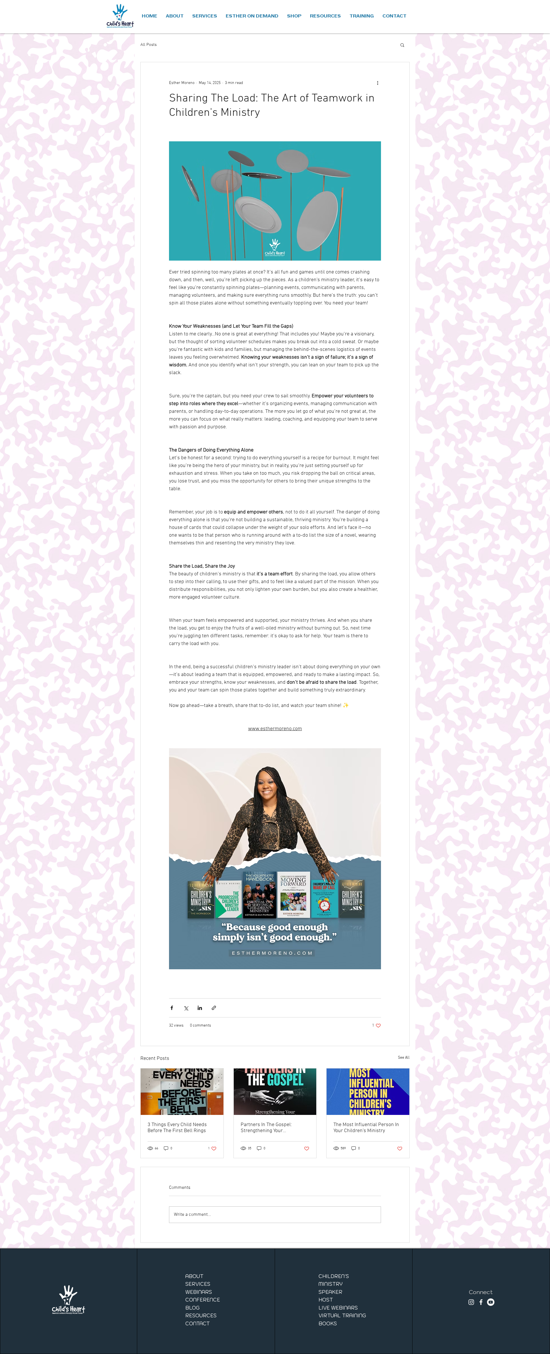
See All (404, 1057)
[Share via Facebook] (171, 1008)
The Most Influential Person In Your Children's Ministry (366, 1128)
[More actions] (377, 82)
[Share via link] (214, 1008)
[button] (294, 16)
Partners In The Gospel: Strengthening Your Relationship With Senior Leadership (268, 1128)
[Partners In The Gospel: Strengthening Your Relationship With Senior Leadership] (275, 1091)
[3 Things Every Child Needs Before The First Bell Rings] (182, 1091)
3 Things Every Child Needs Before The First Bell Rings (177, 1128)
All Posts (148, 44)
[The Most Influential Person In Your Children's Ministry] (368, 1091)
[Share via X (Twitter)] (185, 1008)
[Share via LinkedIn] (200, 1008)
